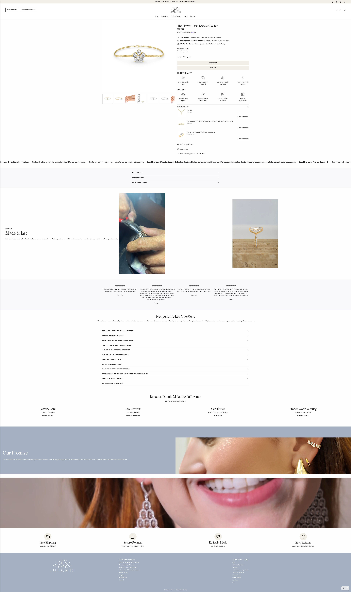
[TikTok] (345, 2)
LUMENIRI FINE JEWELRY (28, 10)
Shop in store (184, 149)
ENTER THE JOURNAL (303, 416)
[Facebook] (333, 2)
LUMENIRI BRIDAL (12, 10)
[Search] (337, 10)
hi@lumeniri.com (308, 546)
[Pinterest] (341, 2)
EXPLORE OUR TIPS (47, 416)
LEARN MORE (218, 416)
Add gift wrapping (185, 57)
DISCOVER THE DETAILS (133, 416)
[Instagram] (337, 2)
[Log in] (341, 10)
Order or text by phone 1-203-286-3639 (192, 154)
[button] (103, 55)
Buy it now (213, 68)
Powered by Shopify (181, 590)
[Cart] (345, 10)
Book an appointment (187, 144)
